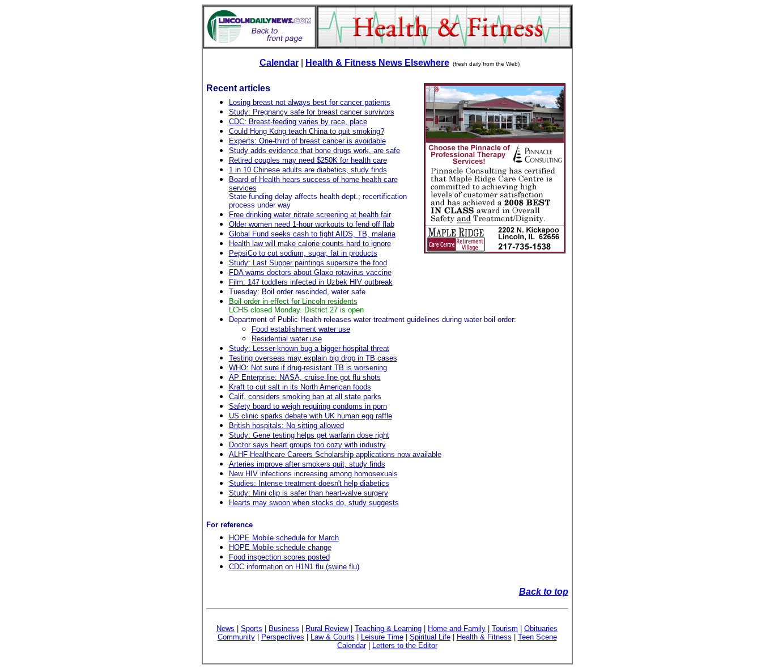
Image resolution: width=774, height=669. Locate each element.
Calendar (279, 62)
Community (236, 637)
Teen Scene (537, 637)
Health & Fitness (484, 637)
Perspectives (282, 637)
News (225, 628)
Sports (251, 628)
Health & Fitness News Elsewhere (377, 62)
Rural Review (326, 628)
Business (284, 628)
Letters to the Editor (404, 645)
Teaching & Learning (388, 628)
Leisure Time (382, 637)
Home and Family (457, 628)
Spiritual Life (430, 637)
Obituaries (541, 628)
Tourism (505, 628)
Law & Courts (333, 637)
